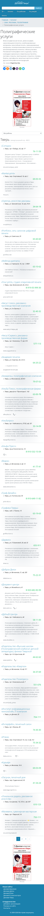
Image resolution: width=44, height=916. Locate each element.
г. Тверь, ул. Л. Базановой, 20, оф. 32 (15, 543)
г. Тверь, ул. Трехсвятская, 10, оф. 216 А (16, 204)
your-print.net (8, 297)
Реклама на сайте (9, 906)
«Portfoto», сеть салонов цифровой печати (18, 232)
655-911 (37, 545)
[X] (14, 68)
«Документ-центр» (10, 584)
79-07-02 (37, 381)
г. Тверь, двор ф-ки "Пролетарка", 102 (16, 391)
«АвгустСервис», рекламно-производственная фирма (14, 337)
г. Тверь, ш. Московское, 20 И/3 (14, 379)
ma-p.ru (5, 195)
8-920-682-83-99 (33, 590)
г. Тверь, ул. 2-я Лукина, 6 (11, 309)
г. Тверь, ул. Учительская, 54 (13, 496)
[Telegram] (10, 68)
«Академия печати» (10, 356)
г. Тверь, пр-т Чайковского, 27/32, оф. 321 (17, 423)
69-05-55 (37, 179)
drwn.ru (5, 563)
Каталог (10, 11)
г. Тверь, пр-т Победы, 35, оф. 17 (14, 149)
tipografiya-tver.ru (9, 440)
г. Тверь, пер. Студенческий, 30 (14, 780)
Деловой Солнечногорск (12, 895)
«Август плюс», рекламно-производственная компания (16, 304)
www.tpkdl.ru (7, 660)
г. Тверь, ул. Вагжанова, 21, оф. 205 (15, 572)
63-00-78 (37, 394)
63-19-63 (37, 513)
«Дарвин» (6, 539)
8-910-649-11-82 (33, 498)
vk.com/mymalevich (10, 833)
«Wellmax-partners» (10, 260)
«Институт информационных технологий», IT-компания (15, 710)
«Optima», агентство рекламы (15, 200)
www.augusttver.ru (9, 351)
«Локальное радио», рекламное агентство (16, 797)
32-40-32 (37, 311)
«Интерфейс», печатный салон (16, 724)
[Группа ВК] (21, 167)
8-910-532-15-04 (33, 451)
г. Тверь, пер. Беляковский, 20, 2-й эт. (16, 285)
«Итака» (5, 736)
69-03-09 (37, 768)
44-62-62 (37, 657)
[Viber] (17, 68)
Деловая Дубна (8, 891)
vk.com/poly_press (9, 703)
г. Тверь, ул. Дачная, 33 (11, 714)
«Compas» (6, 145)
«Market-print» (8, 173)
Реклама (22, 127)
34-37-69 (37, 672)
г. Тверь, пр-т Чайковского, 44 (13, 617)
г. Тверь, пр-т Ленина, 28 (11, 727)
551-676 (37, 684)
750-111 (37, 817)
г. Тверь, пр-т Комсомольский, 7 (14, 682)
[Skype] (23, 68)
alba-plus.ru (7, 414)
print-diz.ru (7, 502)
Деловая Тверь (8, 898)
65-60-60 (37, 239)
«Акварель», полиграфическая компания (21, 375)
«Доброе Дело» (8, 569)
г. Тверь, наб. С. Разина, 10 (12, 511)
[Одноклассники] (7, 68)
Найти (38, 8)
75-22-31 (37, 575)
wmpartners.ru (8, 276)
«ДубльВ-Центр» (9, 614)
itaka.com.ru (7, 756)
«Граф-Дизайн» (8, 492)
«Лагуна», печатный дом (13, 777)
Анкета (4, 15)
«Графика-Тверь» (9, 507)
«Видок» (5, 460)
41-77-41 (37, 466)
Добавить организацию (11, 904)
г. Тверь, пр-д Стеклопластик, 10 (14, 449)
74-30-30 (37, 729)
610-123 (37, 804)
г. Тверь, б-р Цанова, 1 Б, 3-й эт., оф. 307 (16, 802)
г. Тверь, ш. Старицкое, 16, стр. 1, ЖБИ (16, 264)
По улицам (33, 11)
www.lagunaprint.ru (9, 790)
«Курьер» (5, 762)
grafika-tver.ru (8, 534)
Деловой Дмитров (9, 889)
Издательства (15, 63)
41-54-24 (37, 783)
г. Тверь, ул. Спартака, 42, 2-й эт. (14, 360)
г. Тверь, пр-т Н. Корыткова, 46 (13, 654)
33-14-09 (37, 426)
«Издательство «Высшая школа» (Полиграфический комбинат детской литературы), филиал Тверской (19, 649)
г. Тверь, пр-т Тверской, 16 (12, 814)
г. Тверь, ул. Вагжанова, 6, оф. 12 (14, 464)
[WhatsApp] (20, 68)
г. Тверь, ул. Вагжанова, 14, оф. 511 (15, 669)
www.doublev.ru (8, 640)
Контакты (6, 908)
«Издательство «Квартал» (13, 666)
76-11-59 (37, 151)
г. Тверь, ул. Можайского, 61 (13, 587)
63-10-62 (37, 266)
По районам (21, 11)
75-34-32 (37, 742)
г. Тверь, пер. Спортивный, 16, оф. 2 (15, 176)
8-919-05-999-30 (33, 287)
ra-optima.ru (7, 224)
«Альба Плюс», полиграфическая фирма (21, 388)
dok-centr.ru (7, 608)
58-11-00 (37, 619)
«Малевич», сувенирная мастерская (19, 811)
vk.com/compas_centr (10, 167)
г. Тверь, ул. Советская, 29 (12, 236)
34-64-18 (37, 206)
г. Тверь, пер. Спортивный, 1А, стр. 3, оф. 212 (18, 740)
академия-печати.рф (10, 370)
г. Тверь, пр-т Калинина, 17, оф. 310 (15, 341)
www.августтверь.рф (10, 329)
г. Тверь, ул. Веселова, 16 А (12, 765)
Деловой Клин (8, 893)
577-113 (37, 343)
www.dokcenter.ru (9, 487)
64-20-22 (37, 362)
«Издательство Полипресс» (14, 679)
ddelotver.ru (7, 578)
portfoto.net (7, 255)
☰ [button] (2, 11)
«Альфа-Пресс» (8, 446)
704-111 (37, 717)
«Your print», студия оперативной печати (21, 282)
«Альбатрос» (7, 420)
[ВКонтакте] (4, 68)
